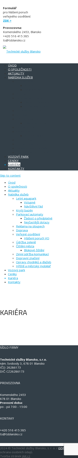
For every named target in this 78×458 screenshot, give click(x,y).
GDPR (62, 448)
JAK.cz (26, 456)
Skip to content (10, 175)
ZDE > (7, 21)
